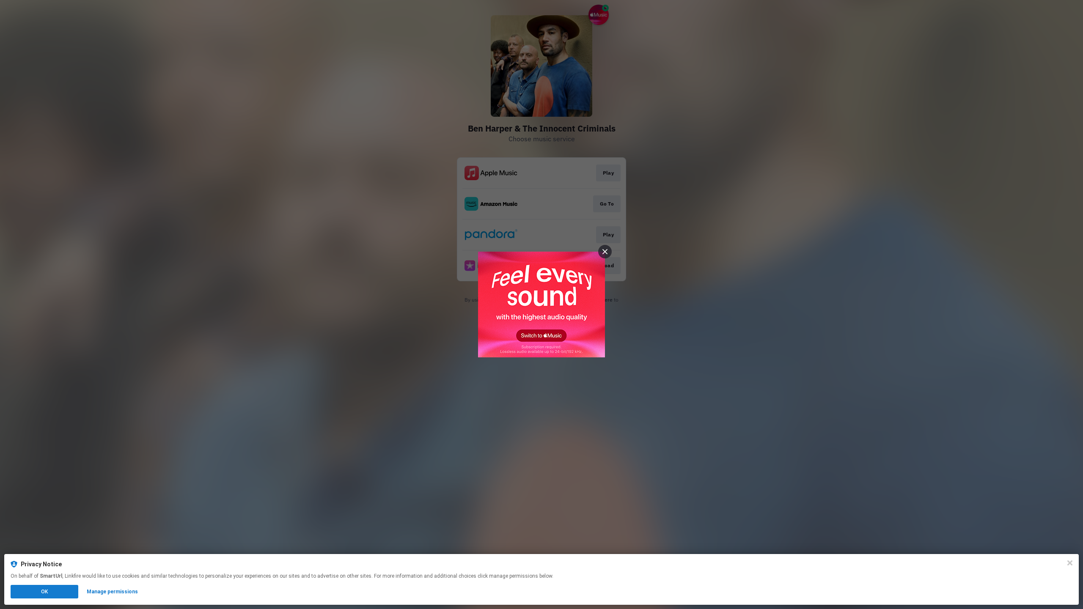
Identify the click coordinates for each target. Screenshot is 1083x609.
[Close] (1070, 563)
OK (44, 592)
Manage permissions (112, 592)
